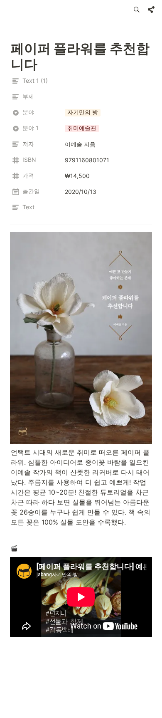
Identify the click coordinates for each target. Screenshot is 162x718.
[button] (136, 9)
